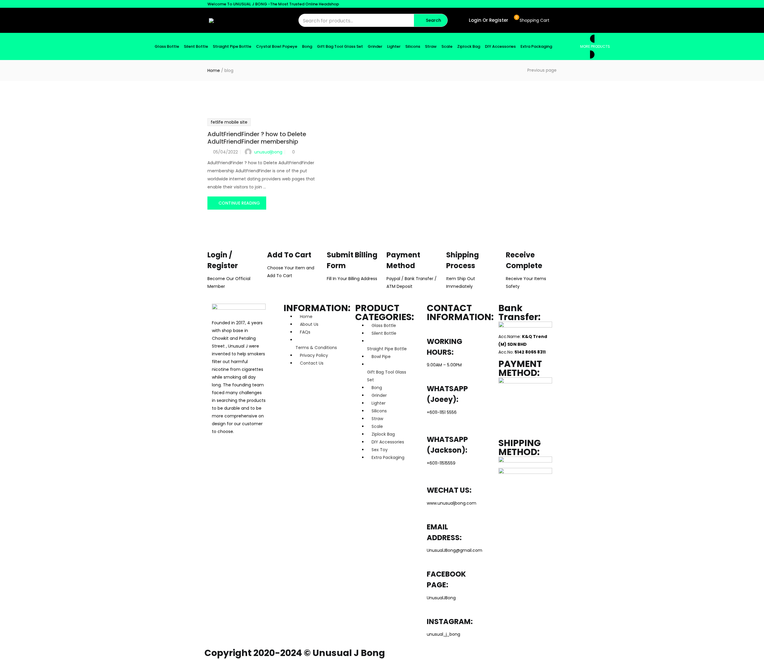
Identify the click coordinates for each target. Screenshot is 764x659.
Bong (307, 46)
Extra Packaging (536, 46)
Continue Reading (239, 203)
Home (213, 70)
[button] (532, 20)
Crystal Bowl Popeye (276, 46)
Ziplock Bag (468, 46)
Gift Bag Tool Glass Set (340, 46)
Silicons (412, 46)
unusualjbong (268, 152)
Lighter (394, 46)
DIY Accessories (500, 46)
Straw (431, 46)
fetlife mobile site (229, 122)
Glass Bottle (167, 46)
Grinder (375, 46)
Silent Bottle (196, 46)
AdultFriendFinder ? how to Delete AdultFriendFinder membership (256, 138)
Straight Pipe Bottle (232, 46)
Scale (446, 46)
